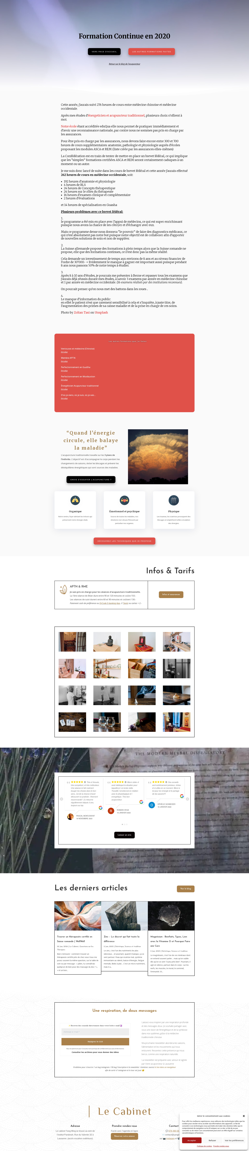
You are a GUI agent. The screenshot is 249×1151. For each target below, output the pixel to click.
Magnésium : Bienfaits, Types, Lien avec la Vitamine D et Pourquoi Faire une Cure (170, 941)
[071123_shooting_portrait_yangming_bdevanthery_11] (142, 677)
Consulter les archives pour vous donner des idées (95, 1052)
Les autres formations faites (151, 52)
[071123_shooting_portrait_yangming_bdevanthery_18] (176, 677)
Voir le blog (185, 889)
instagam (170, 1138)
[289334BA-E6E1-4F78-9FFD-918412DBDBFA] (142, 651)
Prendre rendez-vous (221, 1146)
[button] (244, 1116)
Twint (125, 603)
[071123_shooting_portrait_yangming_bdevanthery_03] (107, 731)
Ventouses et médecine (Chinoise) (77, 348)
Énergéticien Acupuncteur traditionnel (80, 385)
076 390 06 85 (175, 1131)
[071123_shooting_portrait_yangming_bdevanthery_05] (142, 704)
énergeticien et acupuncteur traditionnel (116, 115)
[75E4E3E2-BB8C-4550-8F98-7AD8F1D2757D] (107, 677)
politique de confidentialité (100, 1048)
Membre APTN (68, 357)
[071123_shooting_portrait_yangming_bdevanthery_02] (142, 731)
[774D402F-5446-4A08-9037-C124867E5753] (107, 651)
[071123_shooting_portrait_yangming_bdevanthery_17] (72, 704)
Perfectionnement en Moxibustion (78, 376)
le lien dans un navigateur (165, 1067)
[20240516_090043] (176, 731)
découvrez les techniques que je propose (124, 541)
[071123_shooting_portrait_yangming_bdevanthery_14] (72, 731)
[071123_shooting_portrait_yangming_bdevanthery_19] (107, 704)
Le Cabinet (74, 947)
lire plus (64, 352)
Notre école (69, 126)
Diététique (119, 947)
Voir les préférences (234, 1140)
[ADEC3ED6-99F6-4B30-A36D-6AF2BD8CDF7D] (72, 677)
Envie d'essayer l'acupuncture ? (91, 480)
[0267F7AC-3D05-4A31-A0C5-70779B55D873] (176, 651)
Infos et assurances (171, 595)
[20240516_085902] (72, 651)
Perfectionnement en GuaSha (75, 367)
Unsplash (101, 312)
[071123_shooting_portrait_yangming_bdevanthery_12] (176, 704)
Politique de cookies (204, 1146)
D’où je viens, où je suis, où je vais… (78, 395)
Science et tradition (133, 947)
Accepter (192, 1140)
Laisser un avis (124, 835)
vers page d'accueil (104, 52)
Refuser (212, 1140)
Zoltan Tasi (82, 312)
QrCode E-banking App (109, 603)
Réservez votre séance (124, 1136)
